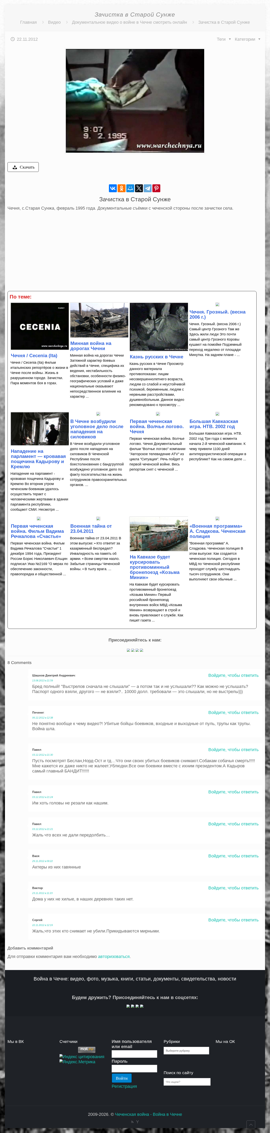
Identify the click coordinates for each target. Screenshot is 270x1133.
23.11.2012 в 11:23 (42, 893)
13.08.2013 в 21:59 (42, 680)
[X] (139, 188)
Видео (54, 22)
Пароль (120, 1061)
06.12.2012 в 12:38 (42, 717)
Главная (28, 22)
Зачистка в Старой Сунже (224, 22)
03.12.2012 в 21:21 (42, 829)
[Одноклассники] (122, 188)
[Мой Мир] (130, 188)
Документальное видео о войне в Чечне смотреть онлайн (129, 22)
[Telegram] (148, 188)
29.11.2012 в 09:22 (42, 861)
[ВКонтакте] (113, 188)
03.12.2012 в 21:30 (42, 754)
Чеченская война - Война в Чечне (148, 1114)
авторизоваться (114, 956)
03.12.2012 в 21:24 (42, 797)
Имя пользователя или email (132, 1044)
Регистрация (124, 1086)
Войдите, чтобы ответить (233, 675)
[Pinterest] (156, 188)
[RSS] (132, 1122)
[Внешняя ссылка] (128, 650)
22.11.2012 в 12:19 (42, 925)
